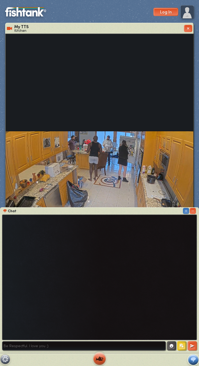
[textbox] (84, 346)
